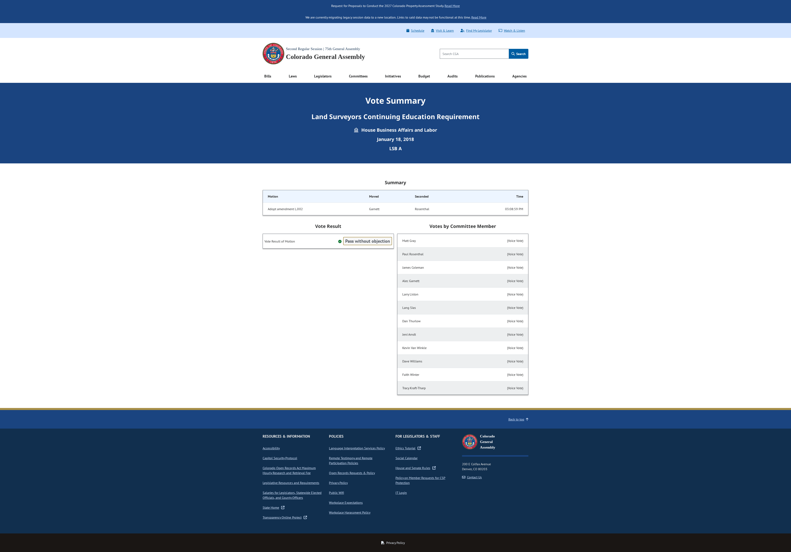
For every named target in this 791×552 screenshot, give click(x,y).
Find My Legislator (479, 30)
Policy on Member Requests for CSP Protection (420, 480)
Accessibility (271, 448)
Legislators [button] (322, 76)
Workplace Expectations (346, 502)
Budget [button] (424, 76)
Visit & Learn (445, 30)
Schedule (417, 30)
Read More (452, 6)
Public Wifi (336, 493)
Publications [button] (485, 76)
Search (520, 54)
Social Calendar (407, 458)
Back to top (516, 419)
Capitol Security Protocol (280, 458)
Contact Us (474, 477)
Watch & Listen (514, 30)
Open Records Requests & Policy (352, 473)
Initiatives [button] (393, 76)
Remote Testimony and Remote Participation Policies (350, 460)
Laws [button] (293, 76)
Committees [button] (358, 76)
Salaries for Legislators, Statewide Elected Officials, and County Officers (292, 495)
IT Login (401, 493)
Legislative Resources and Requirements (291, 483)
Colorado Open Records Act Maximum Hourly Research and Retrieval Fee (289, 470)
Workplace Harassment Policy (349, 512)
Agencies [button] (519, 76)
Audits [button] (452, 76)
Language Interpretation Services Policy (357, 448)
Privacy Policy (338, 483)
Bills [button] (267, 76)
